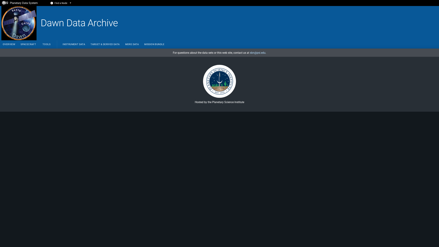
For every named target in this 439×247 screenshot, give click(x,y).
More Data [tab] (132, 44)
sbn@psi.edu (257, 52)
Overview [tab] (9, 44)
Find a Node (61, 3)
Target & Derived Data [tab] (105, 44)
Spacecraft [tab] (28, 44)
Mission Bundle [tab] (154, 44)
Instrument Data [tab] (74, 44)
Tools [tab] (47, 44)
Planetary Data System (24, 3)
